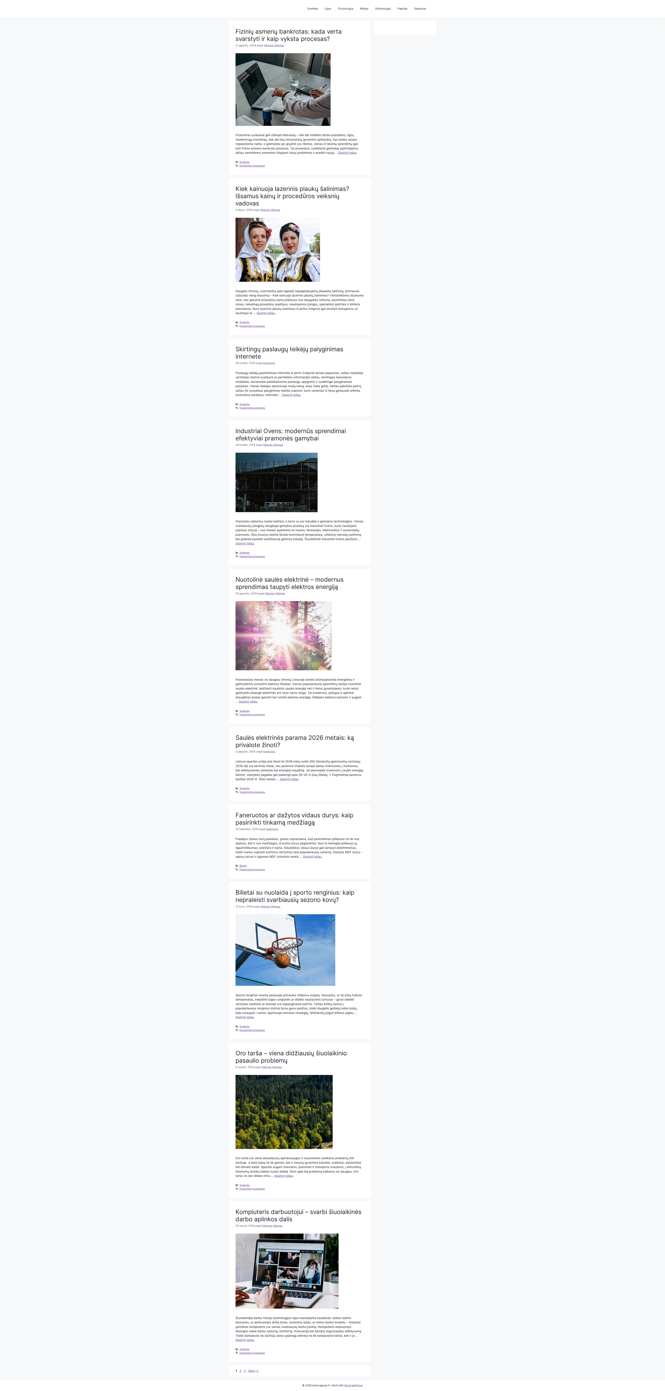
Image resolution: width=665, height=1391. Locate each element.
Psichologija (345, 8)
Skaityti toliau (347, 152)
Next (253, 1371)
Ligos (328, 8)
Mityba (364, 8)
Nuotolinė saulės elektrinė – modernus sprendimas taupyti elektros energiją (290, 583)
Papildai (402, 8)
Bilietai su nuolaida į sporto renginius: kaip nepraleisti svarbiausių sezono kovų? (295, 896)
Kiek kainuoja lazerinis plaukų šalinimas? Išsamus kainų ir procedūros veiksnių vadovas (292, 196)
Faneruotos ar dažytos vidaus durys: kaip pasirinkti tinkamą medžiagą (294, 818)
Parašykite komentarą (252, 165)
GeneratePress (353, 1385)
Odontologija (383, 8)
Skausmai (420, 8)
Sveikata (312, 8)
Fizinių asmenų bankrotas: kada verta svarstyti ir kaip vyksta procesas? (289, 35)
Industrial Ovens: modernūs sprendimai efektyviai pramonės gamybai (291, 434)
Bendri (243, 865)
